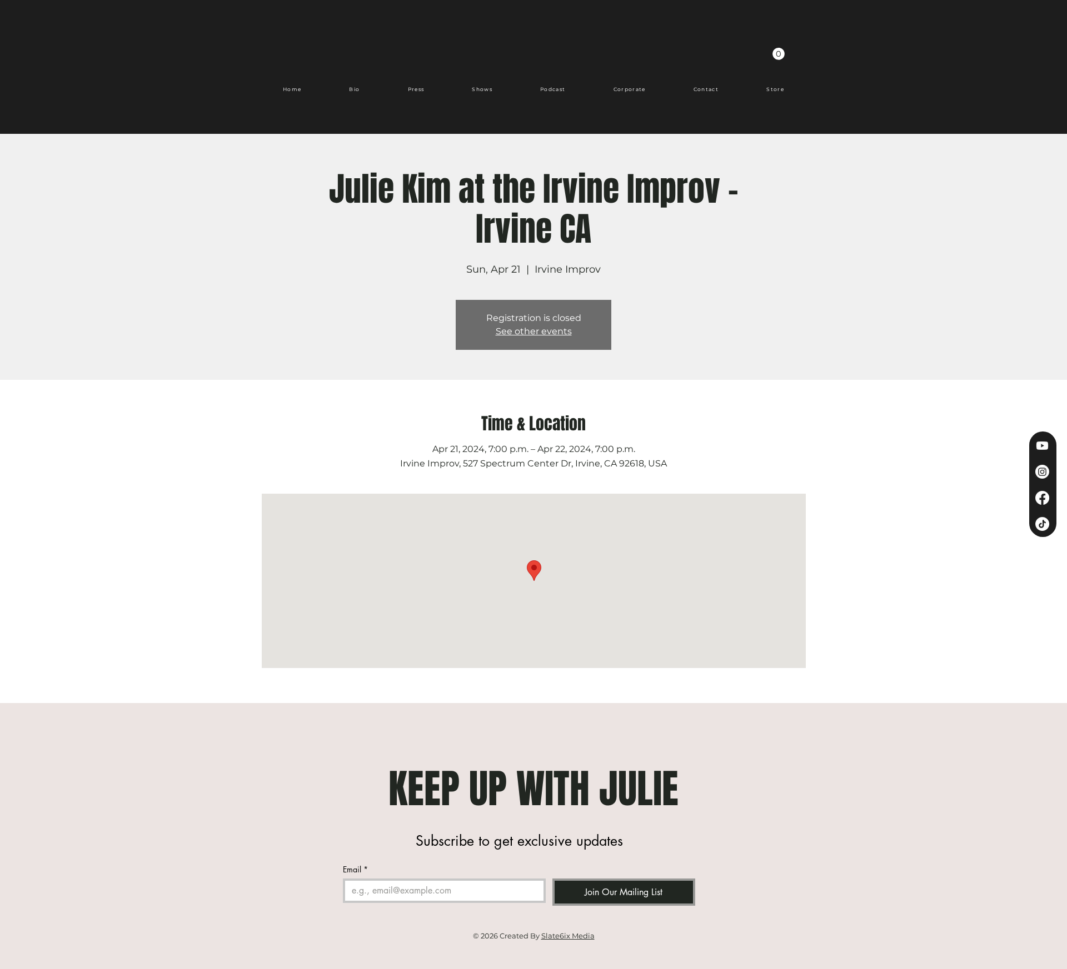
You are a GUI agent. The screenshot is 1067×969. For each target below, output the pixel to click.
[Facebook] (1042, 498)
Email (355, 869)
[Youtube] (1042, 446)
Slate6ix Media (568, 935)
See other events (534, 331)
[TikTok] (1042, 524)
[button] (778, 54)
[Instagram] (1042, 472)
